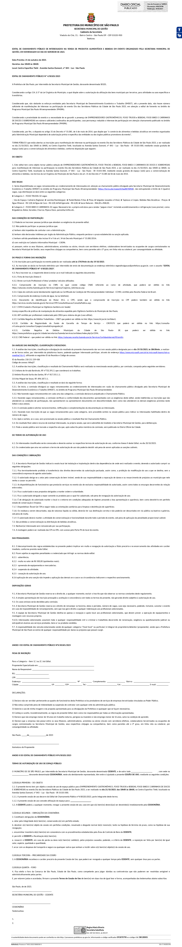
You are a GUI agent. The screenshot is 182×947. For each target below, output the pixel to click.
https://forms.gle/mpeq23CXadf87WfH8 (115, 189)
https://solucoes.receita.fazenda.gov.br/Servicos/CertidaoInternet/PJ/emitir (90, 337)
